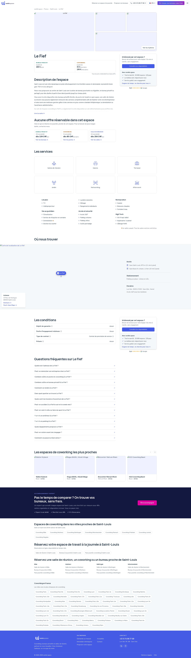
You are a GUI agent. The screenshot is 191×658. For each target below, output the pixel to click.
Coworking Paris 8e (56, 592)
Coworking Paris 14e (42, 606)
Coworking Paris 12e (127, 601)
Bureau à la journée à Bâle (43, 570)
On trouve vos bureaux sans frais (171, 3)
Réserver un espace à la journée (102, 3)
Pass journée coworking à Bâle (44, 573)
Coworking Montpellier (43, 601)
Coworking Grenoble (137, 606)
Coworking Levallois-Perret (105, 611)
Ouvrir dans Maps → (10, 305)
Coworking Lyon (89, 592)
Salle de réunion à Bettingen (106, 567)
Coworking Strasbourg (78, 606)
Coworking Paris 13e (60, 611)
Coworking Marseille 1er (96, 616)
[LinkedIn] (121, 646)
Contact (99, 642)
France (46, 9)
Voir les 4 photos (148, 48)
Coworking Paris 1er (109, 601)
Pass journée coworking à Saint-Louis (97, 553)
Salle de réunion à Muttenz (74, 567)
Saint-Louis (53, 9)
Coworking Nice (60, 601)
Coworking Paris (41, 592)
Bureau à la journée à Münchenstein (139, 570)
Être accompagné (147, 503)
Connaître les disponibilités (138, 66)
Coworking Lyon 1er (42, 611)
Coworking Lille (129, 597)
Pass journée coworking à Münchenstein (141, 573)
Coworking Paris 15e (60, 606)
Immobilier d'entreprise (84, 642)
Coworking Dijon (97, 625)
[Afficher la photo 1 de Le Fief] (64, 31)
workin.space (38, 9)
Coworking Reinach (112, 532)
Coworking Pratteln (128, 532)
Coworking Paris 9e (73, 592)
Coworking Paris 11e (95, 597)
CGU (155, 655)
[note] (52, 326)
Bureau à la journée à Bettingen (107, 570)
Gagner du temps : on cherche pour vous (136, 83)
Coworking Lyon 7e (42, 616)
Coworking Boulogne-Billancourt (81, 611)
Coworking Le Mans (121, 620)
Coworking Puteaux (104, 620)
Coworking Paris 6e (138, 620)
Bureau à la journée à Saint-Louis (70, 553)
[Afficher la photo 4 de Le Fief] (126, 41)
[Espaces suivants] (155, 452)
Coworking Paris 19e (137, 616)
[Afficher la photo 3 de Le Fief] (142, 21)
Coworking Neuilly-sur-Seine (117, 616)
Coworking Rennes (75, 601)
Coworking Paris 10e (42, 597)
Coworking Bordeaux (122, 592)
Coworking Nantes (139, 592)
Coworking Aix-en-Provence (99, 606)
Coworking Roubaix (42, 625)
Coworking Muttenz (56, 532)
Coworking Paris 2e (104, 592)
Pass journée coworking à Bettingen (108, 573)
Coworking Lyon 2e (140, 611)
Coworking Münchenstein (93, 532)
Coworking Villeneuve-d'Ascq (62, 625)
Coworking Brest (57, 620)
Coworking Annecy (82, 625)
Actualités (100, 639)
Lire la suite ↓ (39, 113)
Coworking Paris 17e (77, 597)
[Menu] (187, 3)
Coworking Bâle (41, 532)
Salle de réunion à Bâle (41, 567)
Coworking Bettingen (74, 532)
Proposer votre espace (84, 645)
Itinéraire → (7, 303)
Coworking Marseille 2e (60, 616)
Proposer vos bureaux (121, 3)
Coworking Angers (78, 616)
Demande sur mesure (84, 639)
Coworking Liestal (145, 532)
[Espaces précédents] (150, 452)
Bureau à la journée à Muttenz (75, 570)
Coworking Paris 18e (119, 606)
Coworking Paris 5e (42, 620)
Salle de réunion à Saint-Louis (45, 553)
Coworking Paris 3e (144, 597)
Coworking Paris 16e (92, 601)
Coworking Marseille (60, 597)
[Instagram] (125, 646)
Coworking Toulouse (113, 597)
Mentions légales (146, 655)
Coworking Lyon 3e (144, 601)
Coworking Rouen (124, 611)
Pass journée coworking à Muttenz (76, 573)
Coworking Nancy (88, 620)
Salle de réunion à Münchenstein (138, 567)
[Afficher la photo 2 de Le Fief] (111, 21)
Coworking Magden (42, 537)
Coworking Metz (72, 620)
